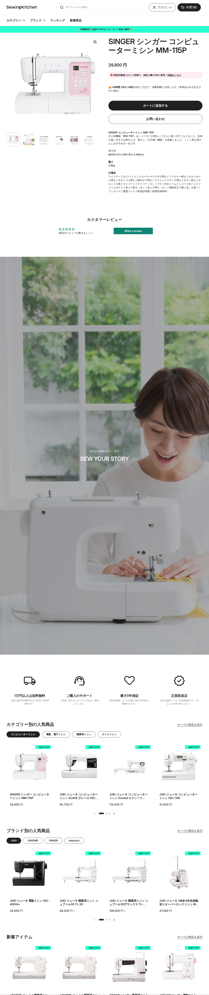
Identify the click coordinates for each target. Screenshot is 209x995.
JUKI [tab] (14, 840)
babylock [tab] (74, 840)
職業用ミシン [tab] (84, 734)
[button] (189, 7)
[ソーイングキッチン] (22, 7)
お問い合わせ (155, 119)
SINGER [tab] (53, 840)
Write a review (133, 231)
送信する (61, 7)
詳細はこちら (174, 75)
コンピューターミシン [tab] (23, 734)
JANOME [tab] (32, 840)
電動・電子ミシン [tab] (56, 734)
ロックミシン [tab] (109, 734)
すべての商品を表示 (189, 724)
